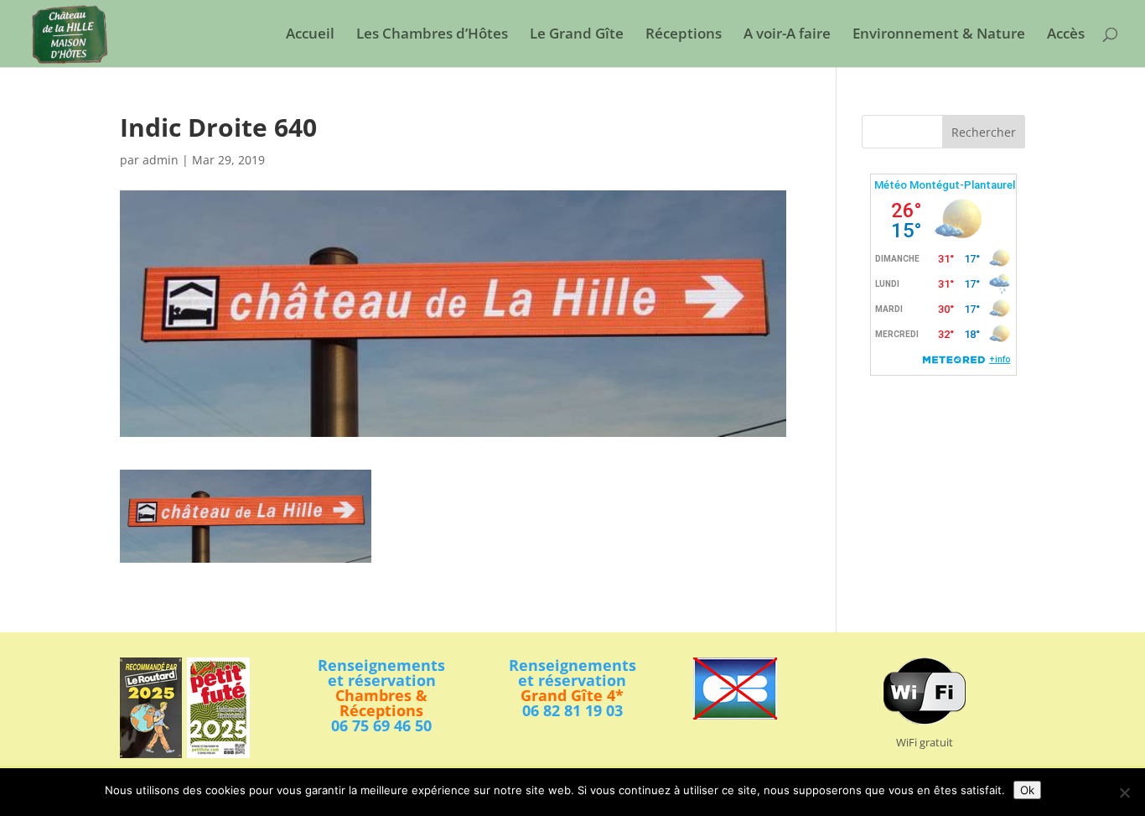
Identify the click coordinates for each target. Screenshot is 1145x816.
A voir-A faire (787, 35)
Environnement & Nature (938, 35)
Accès (1066, 35)
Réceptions (683, 35)
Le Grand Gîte (577, 35)
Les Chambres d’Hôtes (432, 35)
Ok (1027, 790)
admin (160, 160)
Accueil (310, 35)
